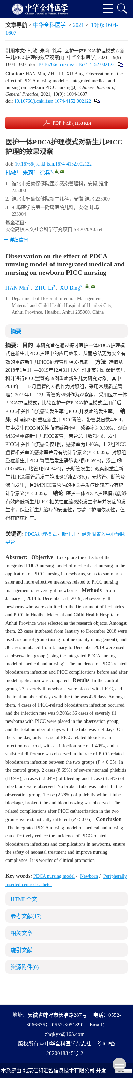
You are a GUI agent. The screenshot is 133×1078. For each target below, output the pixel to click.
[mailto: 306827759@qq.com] (93, 286)
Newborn (89, 876)
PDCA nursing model (54, 876)
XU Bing (70, 288)
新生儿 (69, 534)
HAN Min (16, 288)
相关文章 (21, 933)
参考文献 (26, 916)
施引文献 (21, 950)
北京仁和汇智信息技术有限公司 (58, 1070)
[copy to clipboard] (96, 101)
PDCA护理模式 (41, 534)
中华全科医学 (49, 25)
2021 (78, 25)
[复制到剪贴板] (120, 64)
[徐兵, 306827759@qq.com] (56, 171)
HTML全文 (24, 899)
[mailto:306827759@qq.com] (62, 171)
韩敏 (10, 173)
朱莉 (28, 173)
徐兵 (45, 173)
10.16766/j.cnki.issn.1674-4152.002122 (76, 64)
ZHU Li (44, 288)
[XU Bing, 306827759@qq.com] (87, 286)
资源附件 (25, 967)
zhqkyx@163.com (65, 1034)
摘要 (16, 331)
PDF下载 (72, 123)
